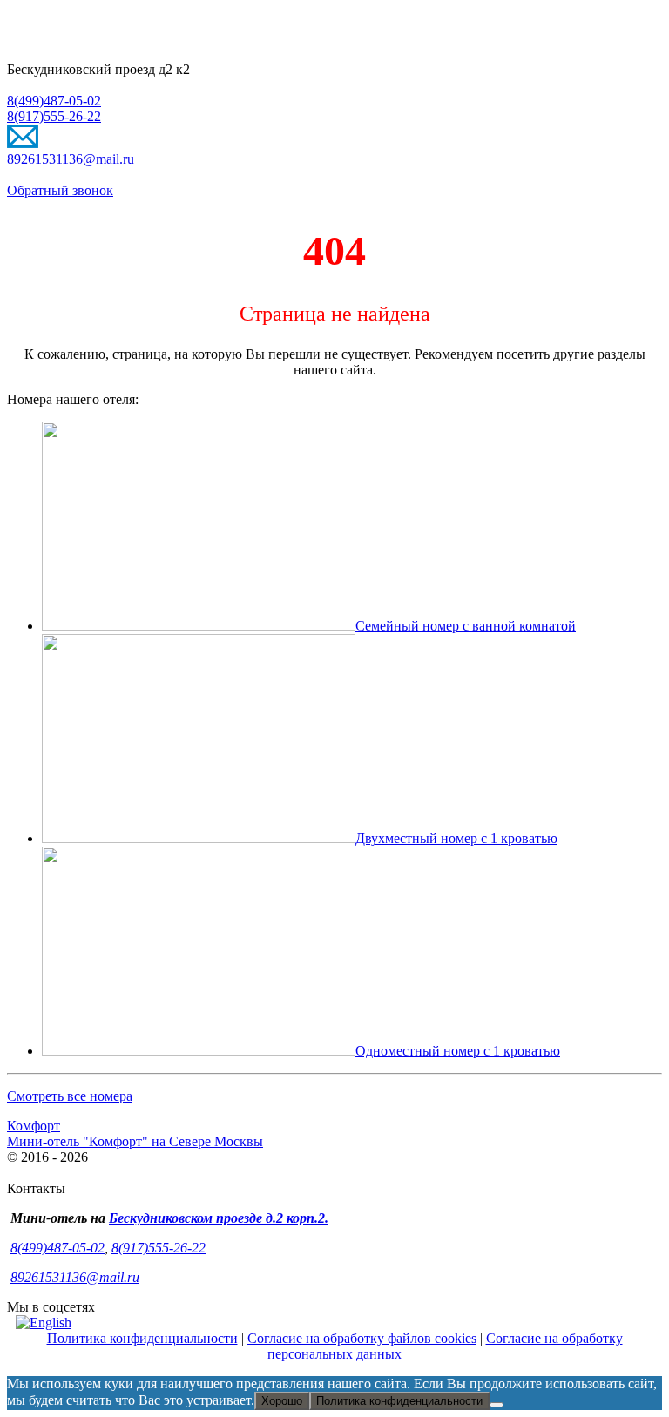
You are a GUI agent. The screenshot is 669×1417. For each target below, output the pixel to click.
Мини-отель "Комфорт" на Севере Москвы (135, 1141)
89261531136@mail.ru (70, 159)
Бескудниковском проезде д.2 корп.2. (218, 1218)
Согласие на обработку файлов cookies (361, 1338)
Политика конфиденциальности (142, 1338)
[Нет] (496, 1404)
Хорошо (281, 1400)
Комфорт (33, 1125)
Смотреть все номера (69, 1096)
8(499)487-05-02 (54, 100)
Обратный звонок (60, 190)
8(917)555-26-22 (54, 116)
